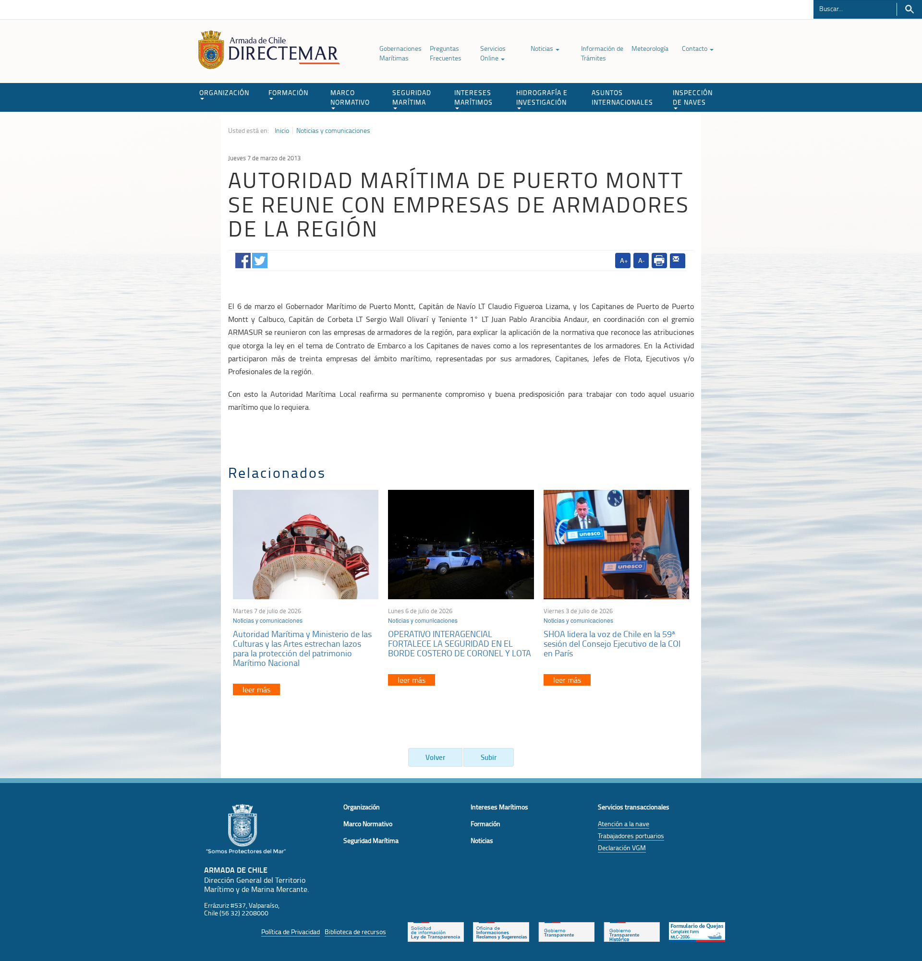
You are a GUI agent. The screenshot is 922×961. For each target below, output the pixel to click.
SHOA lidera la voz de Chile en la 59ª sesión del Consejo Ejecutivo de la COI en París (612, 643)
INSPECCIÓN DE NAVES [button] (693, 97)
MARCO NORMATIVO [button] (350, 97)
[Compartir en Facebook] (243, 258)
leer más (256, 689)
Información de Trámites (602, 53)
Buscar (909, 9)
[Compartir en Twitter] (259, 258)
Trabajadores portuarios (631, 835)
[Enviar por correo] (677, 261)
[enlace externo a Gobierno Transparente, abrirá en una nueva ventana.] (566, 931)
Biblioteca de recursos (355, 931)
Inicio (282, 130)
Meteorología (649, 48)
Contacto (695, 48)
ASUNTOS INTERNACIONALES (622, 97)
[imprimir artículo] (659, 260)
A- (641, 260)
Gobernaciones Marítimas (400, 53)
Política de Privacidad (290, 931)
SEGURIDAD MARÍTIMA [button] (411, 97)
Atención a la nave (623, 823)
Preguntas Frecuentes (445, 53)
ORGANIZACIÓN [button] (224, 92)
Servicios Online (493, 53)
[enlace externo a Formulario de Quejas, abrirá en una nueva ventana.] (697, 931)
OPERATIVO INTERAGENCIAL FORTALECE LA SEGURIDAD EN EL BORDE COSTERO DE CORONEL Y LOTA (459, 643)
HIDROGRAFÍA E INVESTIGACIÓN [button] (542, 97)
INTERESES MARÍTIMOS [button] (473, 97)
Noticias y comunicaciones (333, 130)
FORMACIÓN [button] (288, 92)
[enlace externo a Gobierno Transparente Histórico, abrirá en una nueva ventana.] (632, 931)
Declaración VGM (622, 847)
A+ (624, 260)
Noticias (543, 48)
